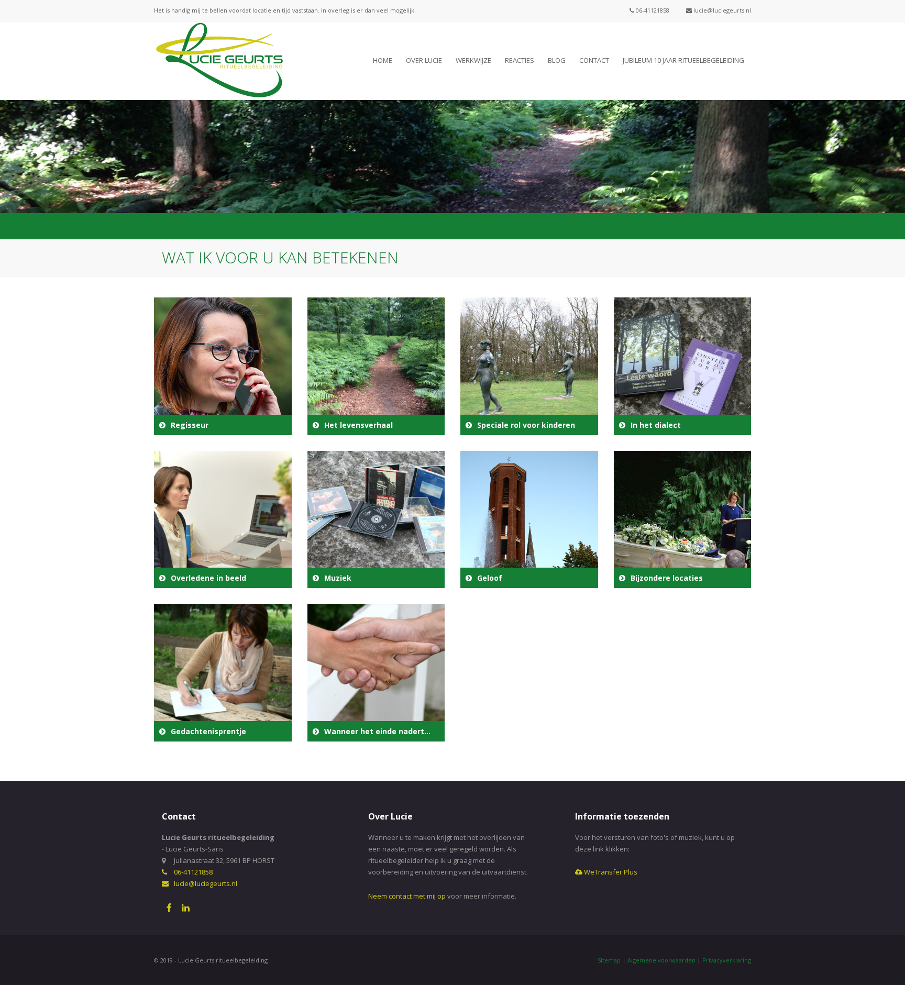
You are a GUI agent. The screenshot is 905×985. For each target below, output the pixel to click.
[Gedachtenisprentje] (223, 672)
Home (382, 60)
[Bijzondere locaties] (683, 520)
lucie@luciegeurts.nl (721, 10)
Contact (594, 60)
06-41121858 (651, 10)
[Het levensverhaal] (376, 366)
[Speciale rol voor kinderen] (529, 366)
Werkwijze (473, 60)
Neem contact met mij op (407, 896)
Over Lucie (424, 60)
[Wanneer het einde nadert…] (376, 672)
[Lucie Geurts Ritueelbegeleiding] (219, 59)
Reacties (519, 60)
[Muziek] (376, 520)
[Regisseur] (223, 366)
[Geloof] (529, 520)
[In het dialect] (683, 366)
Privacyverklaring (726, 960)
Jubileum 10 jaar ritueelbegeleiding (683, 60)
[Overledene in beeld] (223, 520)
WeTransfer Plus (609, 872)
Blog (557, 60)
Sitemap (609, 960)
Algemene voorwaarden (661, 960)
